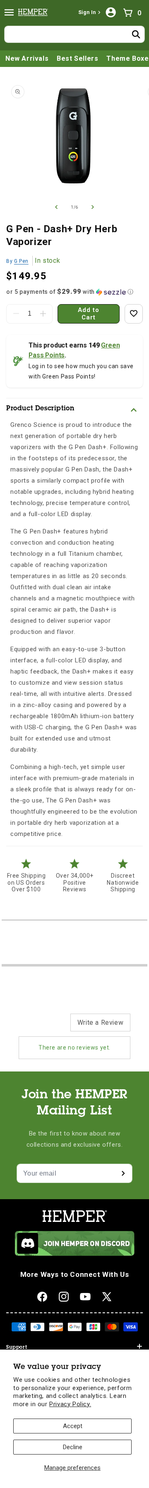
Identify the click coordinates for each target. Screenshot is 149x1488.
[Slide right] (93, 207)
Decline (72, 1447)
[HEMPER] (34, 12)
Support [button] (16, 1347)
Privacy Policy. (70, 1404)
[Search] (136, 34)
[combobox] (74, 34)
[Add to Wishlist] (133, 314)
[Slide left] (56, 207)
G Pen (21, 261)
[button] (9, 12)
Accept (72, 1426)
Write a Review (100, 1022)
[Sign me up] (123, 1173)
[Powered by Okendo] (39, 1026)
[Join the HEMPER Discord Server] (75, 1253)
